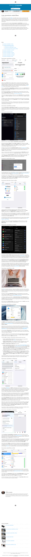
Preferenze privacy (18, 553)
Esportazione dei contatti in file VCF (9, 46)
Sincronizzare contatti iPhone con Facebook (8, 55)
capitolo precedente (22, 255)
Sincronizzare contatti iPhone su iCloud (8, 43)
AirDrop (14, 339)
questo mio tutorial (16, 266)
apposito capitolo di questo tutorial (18, 470)
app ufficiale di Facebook (19, 435)
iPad (4, 469)
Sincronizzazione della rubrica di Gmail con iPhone (11, 48)
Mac (4, 289)
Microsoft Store (25, 328)
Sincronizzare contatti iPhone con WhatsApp (9, 53)
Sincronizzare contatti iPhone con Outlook (8, 52)
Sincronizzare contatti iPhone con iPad (8, 56)
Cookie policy (14, 553)
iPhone (12, 17)
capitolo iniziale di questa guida (9, 323)
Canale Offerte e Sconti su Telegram (8, 11)
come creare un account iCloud (18, 93)
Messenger (7, 445)
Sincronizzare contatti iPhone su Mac (8, 51)
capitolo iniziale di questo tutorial (17, 295)
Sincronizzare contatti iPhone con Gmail (8, 45)
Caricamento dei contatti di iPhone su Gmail (10, 47)
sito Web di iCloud (24, 147)
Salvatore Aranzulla (4, 16)
